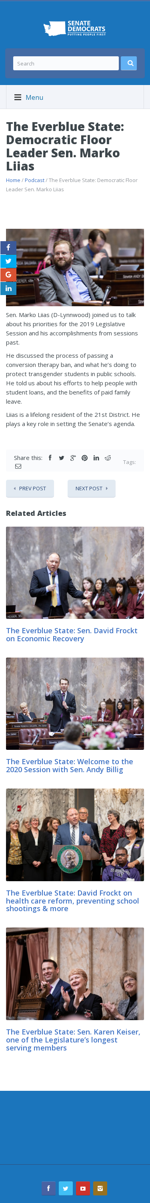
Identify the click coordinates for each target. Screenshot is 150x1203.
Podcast (34, 180)
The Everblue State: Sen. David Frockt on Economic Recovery (72, 634)
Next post (89, 488)
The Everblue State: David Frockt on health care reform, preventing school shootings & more (72, 901)
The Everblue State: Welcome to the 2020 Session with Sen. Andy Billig (69, 765)
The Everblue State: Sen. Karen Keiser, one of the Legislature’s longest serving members (73, 1039)
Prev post (32, 488)
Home (13, 180)
